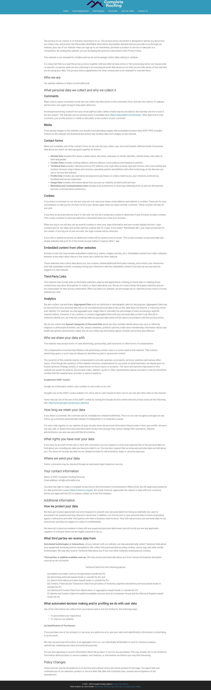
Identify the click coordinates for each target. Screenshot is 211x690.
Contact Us (143, 11)
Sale (112, 686)
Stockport (126, 686)
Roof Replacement (80, 11)
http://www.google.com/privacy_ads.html (69, 403)
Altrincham (118, 686)
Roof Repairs (98, 11)
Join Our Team (127, 11)
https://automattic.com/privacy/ (125, 115)
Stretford (107, 686)
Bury (132, 686)
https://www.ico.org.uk (81, 490)
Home (65, 11)
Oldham (138, 686)
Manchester (98, 686)
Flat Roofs (112, 11)
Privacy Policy (118, 684)
